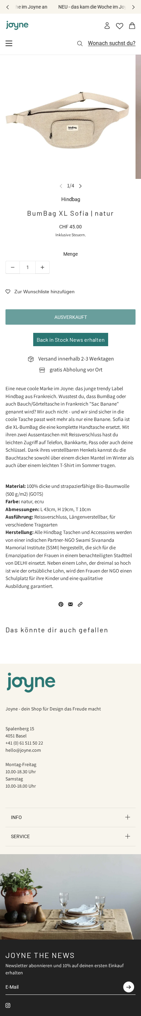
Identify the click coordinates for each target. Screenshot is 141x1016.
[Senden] (128, 987)
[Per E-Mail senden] (70, 604)
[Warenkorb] (132, 25)
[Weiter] (133, 7)
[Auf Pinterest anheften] (61, 604)
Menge (70, 254)
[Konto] (107, 25)
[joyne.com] (17, 25)
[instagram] (8, 1005)
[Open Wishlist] (119, 26)
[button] (80, 604)
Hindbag (70, 199)
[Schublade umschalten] (8, 43)
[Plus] (42, 267)
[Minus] (12, 267)
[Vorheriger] (7, 7)
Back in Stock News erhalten (71, 339)
